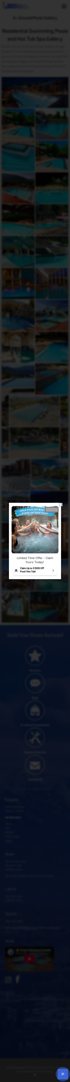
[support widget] (63, 1074)
